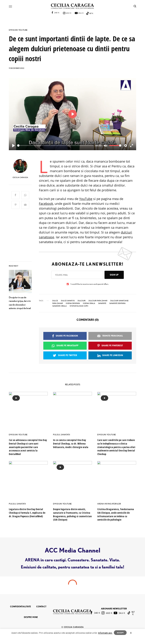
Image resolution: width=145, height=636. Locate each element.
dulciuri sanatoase (119, 300)
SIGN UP (114, 274)
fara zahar (57, 303)
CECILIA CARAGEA (20, 177)
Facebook (46, 203)
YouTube (85, 199)
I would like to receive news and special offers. (90, 284)
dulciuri (82, 300)
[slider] (55, 145)
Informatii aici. (105, 633)
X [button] (131, 633)
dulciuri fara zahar (98, 300)
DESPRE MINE (31, 617)
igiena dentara (73, 303)
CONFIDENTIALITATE (20, 606)
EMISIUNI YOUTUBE (18, 30)
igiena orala (89, 303)
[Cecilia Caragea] (72, 6)
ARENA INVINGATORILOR (109, 503)
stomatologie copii (79, 306)
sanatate (102, 303)
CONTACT (41, 606)
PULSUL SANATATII (61, 434)
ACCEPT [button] (120, 633)
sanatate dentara (117, 303)
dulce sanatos (68, 300)
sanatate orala (59, 306)
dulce (55, 300)
